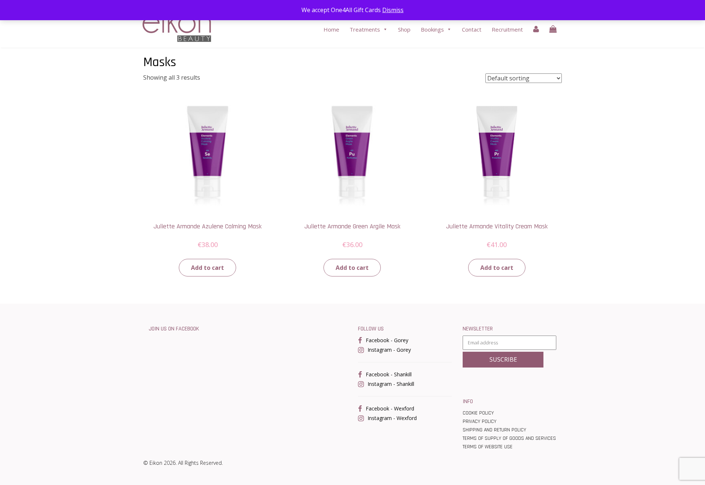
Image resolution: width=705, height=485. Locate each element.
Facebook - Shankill (389, 374)
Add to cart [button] (207, 268)
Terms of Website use (488, 447)
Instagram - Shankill (391, 383)
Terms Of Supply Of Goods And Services (509, 438)
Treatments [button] (365, 29)
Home (331, 29)
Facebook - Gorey (387, 340)
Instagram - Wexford (392, 418)
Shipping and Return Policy (494, 430)
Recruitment (507, 29)
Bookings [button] (432, 29)
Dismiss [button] (393, 10)
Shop (404, 29)
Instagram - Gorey (389, 349)
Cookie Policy (478, 413)
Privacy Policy (479, 421)
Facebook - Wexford (390, 408)
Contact (471, 29)
